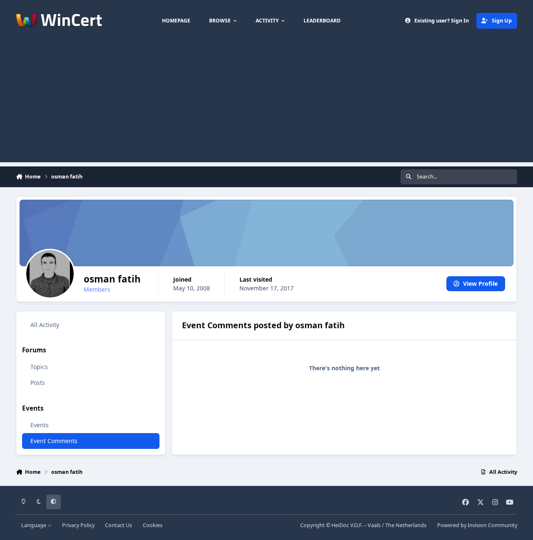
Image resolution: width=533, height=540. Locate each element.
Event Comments (53, 441)
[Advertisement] (266, 104)
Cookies (152, 525)
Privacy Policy (78, 525)
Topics (39, 367)
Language (34, 525)
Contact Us (118, 525)
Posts (37, 382)
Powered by (477, 525)
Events (39, 425)
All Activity (44, 325)
